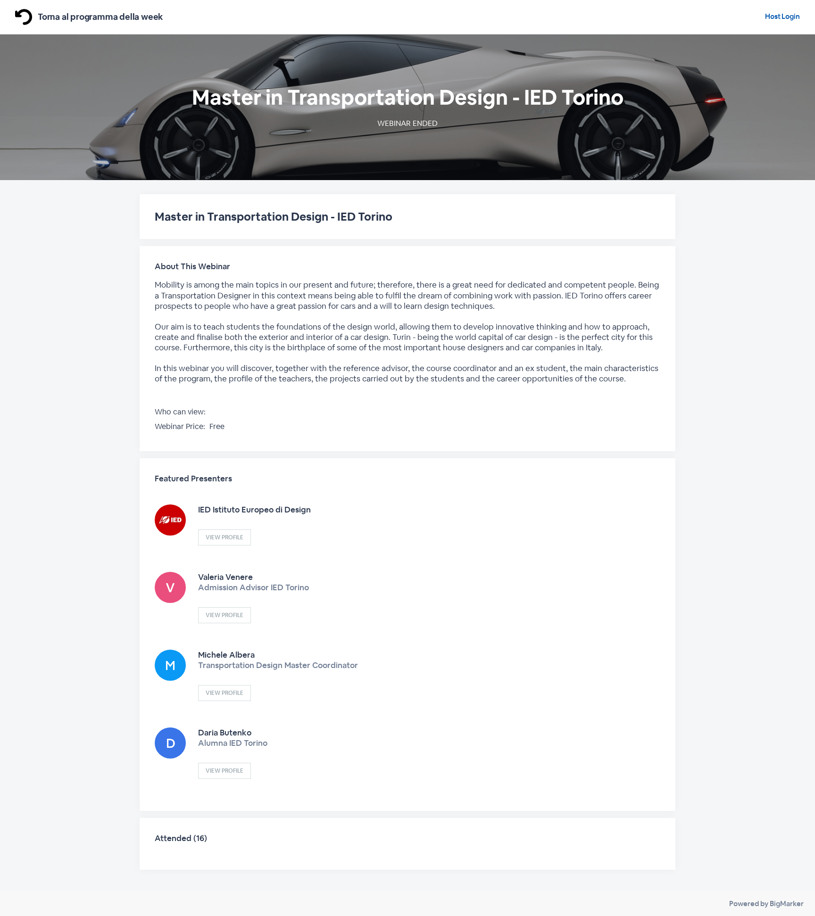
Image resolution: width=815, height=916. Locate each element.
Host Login (782, 16)
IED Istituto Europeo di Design (254, 509)
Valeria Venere (225, 577)
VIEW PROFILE (224, 537)
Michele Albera (226, 655)
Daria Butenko (224, 732)
